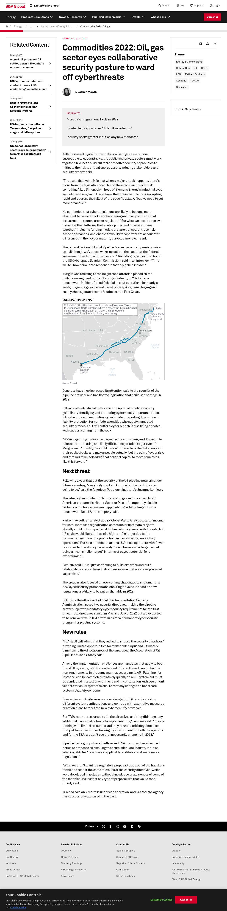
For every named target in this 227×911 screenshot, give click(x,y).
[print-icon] (208, 44)
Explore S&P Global (46, 5)
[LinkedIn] (132, 826)
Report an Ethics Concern (130, 863)
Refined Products (195, 74)
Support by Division (127, 857)
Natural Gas (183, 68)
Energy (18, 26)
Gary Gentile (193, 109)
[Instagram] (118, 826)
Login (217, 5)
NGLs (204, 68)
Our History (12, 857)
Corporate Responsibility (186, 857)
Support (198, 5)
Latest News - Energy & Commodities (58, 26)
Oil (195, 68)
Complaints (122, 869)
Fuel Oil (194, 80)
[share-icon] (215, 44)
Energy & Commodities (189, 61)
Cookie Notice (18, 907)
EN (182, 5)
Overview (66, 850)
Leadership (178, 863)
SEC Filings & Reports (73, 869)
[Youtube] (125, 826)
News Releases (69, 857)
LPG (178, 74)
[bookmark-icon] (200, 44)
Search (166, 5)
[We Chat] (139, 826)
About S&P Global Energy (186, 879)
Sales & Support (125, 850)
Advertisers (67, 876)
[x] (103, 826)
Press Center (13, 869)
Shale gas (181, 87)
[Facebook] (111, 826)
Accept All (186, 899)
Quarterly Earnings (71, 863)
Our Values (12, 850)
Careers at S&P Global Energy (22, 876)
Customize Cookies (161, 899)
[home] (7, 26)
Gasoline (181, 80)
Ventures (11, 863)
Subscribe (212, 16)
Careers (176, 850)
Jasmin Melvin (87, 92)
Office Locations (125, 876)
